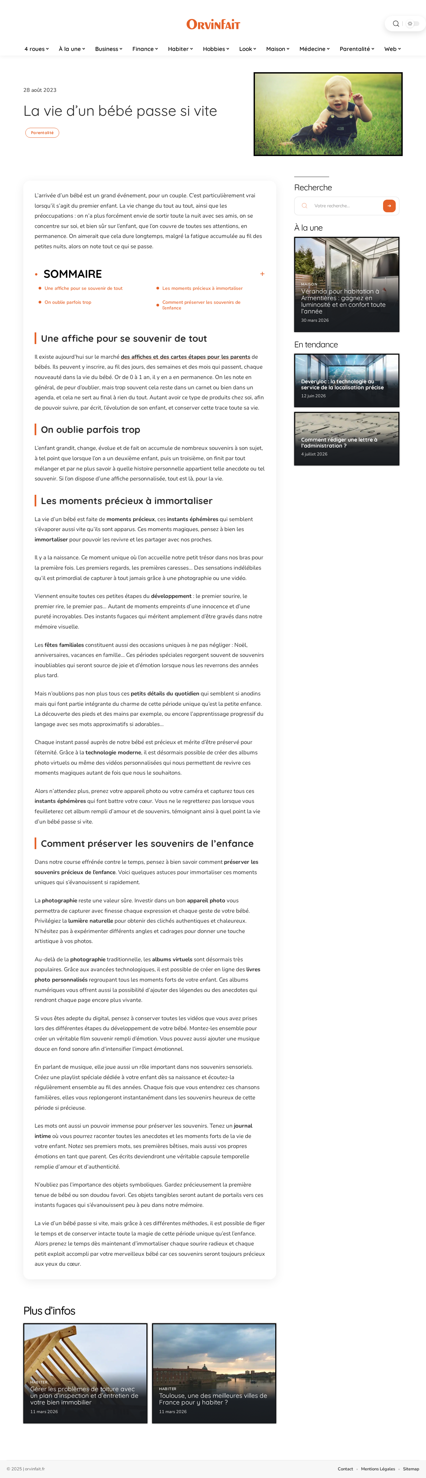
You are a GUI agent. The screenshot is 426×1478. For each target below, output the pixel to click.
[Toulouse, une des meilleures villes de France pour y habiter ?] (214, 1373)
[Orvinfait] (213, 23)
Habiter (39, 1382)
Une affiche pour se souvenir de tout (83, 288)
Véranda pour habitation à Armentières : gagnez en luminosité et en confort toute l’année (343, 301)
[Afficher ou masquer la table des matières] (183, 274)
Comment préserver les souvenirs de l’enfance (201, 305)
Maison (309, 284)
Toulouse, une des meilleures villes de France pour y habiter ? (213, 1398)
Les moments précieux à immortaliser (202, 288)
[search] (396, 24)
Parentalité (42, 132)
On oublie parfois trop (68, 302)
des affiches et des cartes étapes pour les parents (185, 357)
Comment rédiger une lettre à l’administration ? (339, 442)
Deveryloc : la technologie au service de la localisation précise (342, 384)
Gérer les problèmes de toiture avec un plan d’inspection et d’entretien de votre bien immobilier (84, 1395)
